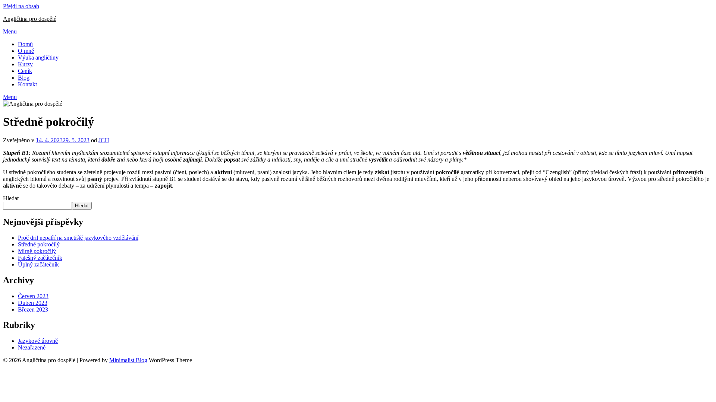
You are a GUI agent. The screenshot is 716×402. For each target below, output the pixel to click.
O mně (26, 51)
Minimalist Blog (128, 360)
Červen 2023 (33, 296)
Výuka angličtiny (38, 57)
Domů (25, 44)
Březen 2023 (33, 309)
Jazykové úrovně (38, 341)
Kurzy (25, 64)
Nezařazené (31, 347)
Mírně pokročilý (37, 251)
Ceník (25, 71)
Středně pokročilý (39, 244)
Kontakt (27, 84)
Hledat (11, 198)
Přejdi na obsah (21, 6)
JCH (103, 140)
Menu (10, 31)
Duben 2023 (32, 303)
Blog (23, 77)
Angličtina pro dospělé (29, 19)
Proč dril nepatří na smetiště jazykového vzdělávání (78, 237)
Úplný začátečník (38, 264)
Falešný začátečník (40, 258)
